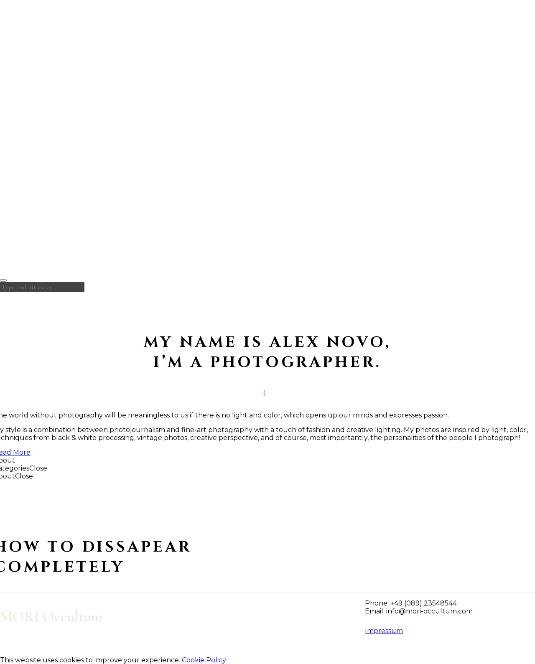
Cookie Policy (204, 660)
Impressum (384, 631)
